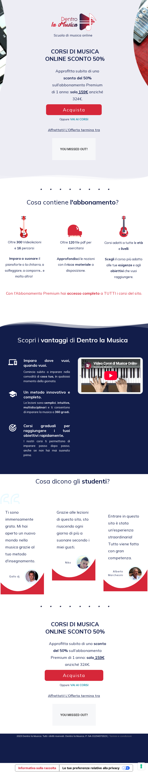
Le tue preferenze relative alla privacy (90, 768)
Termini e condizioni (120, 736)
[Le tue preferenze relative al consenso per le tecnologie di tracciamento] (141, 766)
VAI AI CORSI (79, 119)
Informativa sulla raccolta (37, 768)
